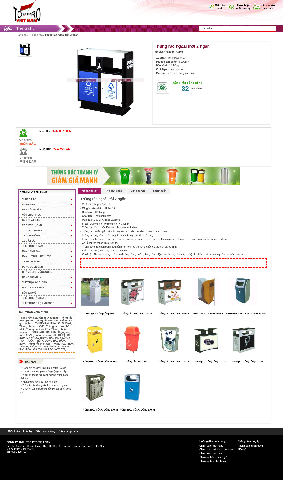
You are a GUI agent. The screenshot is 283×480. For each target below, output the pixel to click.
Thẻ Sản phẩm (114, 190)
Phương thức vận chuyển (213, 457)
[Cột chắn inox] (143, 168)
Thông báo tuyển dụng (250, 445)
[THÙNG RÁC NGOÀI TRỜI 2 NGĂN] (25, 49)
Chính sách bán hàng (211, 445)
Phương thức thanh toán (213, 461)
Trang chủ (25, 28)
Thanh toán (159, 190)
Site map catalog (45, 431)
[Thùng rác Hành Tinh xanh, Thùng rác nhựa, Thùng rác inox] (26, 1)
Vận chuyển (138, 190)
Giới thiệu (14, 431)
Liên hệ (27, 431)
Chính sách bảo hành (211, 453)
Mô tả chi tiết (89, 190)
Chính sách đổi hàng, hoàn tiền (216, 449)
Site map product (69, 431)
